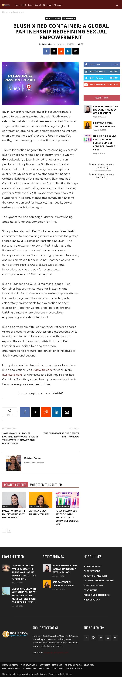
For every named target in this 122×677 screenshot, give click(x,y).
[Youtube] (115, 638)
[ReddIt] (61, 51)
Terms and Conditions (97, 594)
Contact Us (90, 590)
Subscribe (113, 84)
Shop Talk (8, 506)
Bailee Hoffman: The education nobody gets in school (13, 514)
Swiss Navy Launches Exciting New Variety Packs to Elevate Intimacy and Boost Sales (20, 438)
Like (116, 64)
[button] (117, 5)
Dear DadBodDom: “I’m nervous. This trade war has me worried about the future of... (24, 572)
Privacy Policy (92, 599)
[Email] (75, 51)
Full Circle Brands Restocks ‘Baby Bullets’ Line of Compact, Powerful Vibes (67, 517)
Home (5, 12)
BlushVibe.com (42, 370)
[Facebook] (46, 51)
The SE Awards (92, 571)
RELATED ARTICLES (15, 484)
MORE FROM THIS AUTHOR (46, 484)
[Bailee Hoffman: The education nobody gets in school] (14, 500)
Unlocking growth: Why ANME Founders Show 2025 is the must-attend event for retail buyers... (24, 595)
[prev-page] (4, 531)
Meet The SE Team (93, 585)
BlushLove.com (12, 374)
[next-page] (9, 531)
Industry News (53, 18)
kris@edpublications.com (56, 652)
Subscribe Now (92, 566)
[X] (54, 51)
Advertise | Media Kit (95, 575)
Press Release (69, 18)
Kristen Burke (48, 44)
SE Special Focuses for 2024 (99, 580)
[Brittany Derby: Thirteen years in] (40, 500)
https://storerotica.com (34, 463)
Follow (114, 71)
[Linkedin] (68, 51)
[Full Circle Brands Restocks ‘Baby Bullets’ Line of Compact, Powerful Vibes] (67, 500)
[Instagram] (93, 637)
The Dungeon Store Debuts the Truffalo (61, 435)
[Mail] (100, 638)
